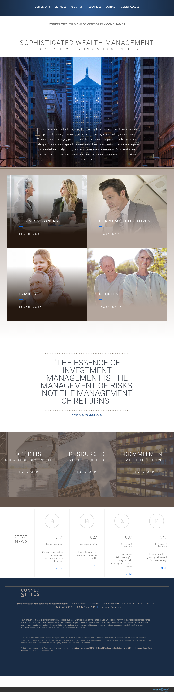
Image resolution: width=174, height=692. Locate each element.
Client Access (130, 6)
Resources (94, 6)
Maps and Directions (111, 607)
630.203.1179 (149, 603)
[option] (52, 543)
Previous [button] (41, 543)
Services (60, 6)
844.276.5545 (87, 607)
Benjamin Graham (87, 415)
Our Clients (43, 6)
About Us (77, 6)
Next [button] (168, 543)
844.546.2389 (63, 607)
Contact (111, 6)
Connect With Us (30, 592)
